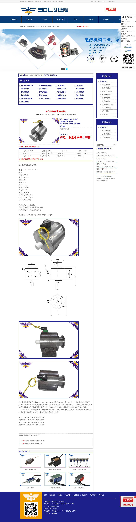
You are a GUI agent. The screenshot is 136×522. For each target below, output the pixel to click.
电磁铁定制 (83, 402)
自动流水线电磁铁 (44, 98)
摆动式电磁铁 (106, 101)
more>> (114, 145)
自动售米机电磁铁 (26, 98)
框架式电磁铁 (106, 131)
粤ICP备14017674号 (57, 511)
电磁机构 (67, 495)
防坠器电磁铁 (25, 89)
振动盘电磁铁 (80, 98)
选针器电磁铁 (55, 26)
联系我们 (93, 495)
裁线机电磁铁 (61, 89)
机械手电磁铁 (25, 101)
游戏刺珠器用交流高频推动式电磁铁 (34, 440)
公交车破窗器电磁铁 (45, 85)
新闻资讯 (84, 495)
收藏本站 (93, 1)
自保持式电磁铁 (107, 91)
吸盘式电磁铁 (106, 88)
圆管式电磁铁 (106, 134)
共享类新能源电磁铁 (55, 488)
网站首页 (14, 19)
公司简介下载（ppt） (83, 26)
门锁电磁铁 (79, 85)
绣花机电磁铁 (80, 89)
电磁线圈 (29, 19)
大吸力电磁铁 (80, 95)
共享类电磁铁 (30, 488)
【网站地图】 (111, 1)
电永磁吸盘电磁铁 (107, 104)
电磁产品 (105, 114)
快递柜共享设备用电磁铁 (79, 469)
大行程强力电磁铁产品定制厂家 (33, 443)
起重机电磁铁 (61, 95)
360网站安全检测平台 (70, 511)
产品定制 (91, 19)
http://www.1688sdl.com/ (45, 402)
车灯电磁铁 (60, 85)
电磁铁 (44, 19)
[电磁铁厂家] (51, 16)
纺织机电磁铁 (43, 89)
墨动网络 (54, 513)
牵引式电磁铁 (106, 108)
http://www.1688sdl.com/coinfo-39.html (31, 422)
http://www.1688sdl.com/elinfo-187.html (31, 417)
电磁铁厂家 (60, 405)
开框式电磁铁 (106, 137)
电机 (75, 19)
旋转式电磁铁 (106, 98)
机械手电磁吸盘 (31, 26)
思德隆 (53, 115)
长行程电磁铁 (43, 95)
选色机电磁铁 (61, 98)
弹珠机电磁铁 (25, 95)
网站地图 (101, 495)
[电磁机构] (68, 50)
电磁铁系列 (103, 81)
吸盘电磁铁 (48, 26)
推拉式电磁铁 (40, 26)
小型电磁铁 (23, 405)
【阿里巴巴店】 (102, 1)
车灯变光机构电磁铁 (30, 469)
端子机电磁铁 (80, 92)
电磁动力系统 (60, 19)
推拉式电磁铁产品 (24, 451)
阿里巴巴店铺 (128, 505)
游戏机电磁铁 (25, 92)
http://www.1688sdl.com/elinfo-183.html (31, 425)
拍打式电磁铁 (106, 94)
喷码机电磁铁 (61, 92)
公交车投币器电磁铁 (27, 85)
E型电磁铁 (105, 111)
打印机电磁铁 (43, 92)
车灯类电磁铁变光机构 (55, 469)
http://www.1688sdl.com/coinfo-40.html (31, 420)
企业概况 (106, 19)
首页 (27, 75)
